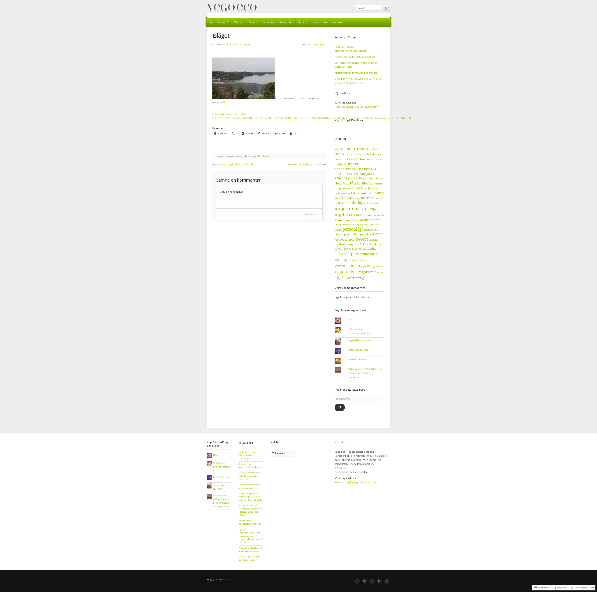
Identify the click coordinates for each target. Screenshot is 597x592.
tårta (373, 254)
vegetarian (377, 266)
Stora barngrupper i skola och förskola (234, 164)
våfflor (380, 273)
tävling (365, 254)
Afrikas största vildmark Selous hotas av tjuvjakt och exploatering (365, 373)
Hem (211, 22)
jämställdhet (360, 188)
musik (380, 215)
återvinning (355, 278)
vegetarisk (346, 271)
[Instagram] (387, 581)
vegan (362, 265)
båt (258, 156)
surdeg (359, 248)
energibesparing (349, 169)
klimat (379, 193)
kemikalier (365, 193)
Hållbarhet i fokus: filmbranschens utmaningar (248, 455)
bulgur (378, 155)
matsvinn (342, 203)
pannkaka (375, 224)
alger (337, 149)
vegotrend (366, 272)
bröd (370, 154)
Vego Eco (232, 8)
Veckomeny (267, 22)
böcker (352, 159)
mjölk (374, 209)
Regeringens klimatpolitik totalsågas (355, 56)
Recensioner (285, 22)
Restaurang (344, 244)
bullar (338, 159)
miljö (340, 208)
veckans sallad (358, 260)
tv (357, 254)
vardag (342, 259)
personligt (352, 229)
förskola (340, 174)
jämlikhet (345, 188)
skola (377, 244)
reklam (373, 239)
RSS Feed (247, 443)
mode (360, 215)
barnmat (351, 154)
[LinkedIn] (372, 581)
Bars (360, 155)
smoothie (341, 248)
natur (364, 220)
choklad (364, 159)
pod (376, 230)
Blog (325, 22)
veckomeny (345, 266)
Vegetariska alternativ (360, 340)
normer (375, 220)
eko (356, 164)
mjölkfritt (345, 214)
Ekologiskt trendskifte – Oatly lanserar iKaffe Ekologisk (250, 476)
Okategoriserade (343, 224)
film (367, 169)
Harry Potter (375, 178)
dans (381, 160)
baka (372, 148)
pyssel (364, 234)
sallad (360, 244)
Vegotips (238, 22)
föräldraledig (356, 174)
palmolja (364, 224)
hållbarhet (366, 183)
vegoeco (248, 45)
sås (364, 249)
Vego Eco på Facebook (349, 120)
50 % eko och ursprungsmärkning (221, 467)
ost (353, 224)
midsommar (371, 203)
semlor (369, 244)
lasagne (356, 198)
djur (348, 164)
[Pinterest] (379, 581)
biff (364, 154)
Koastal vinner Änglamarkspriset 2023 (250, 522)
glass (370, 174)
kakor (346, 193)
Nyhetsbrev (337, 22)
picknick (368, 229)
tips (351, 253)
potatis (339, 234)
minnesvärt (266, 156)
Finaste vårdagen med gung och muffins (305, 164)
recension (347, 239)
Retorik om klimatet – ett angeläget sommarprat (250, 549)
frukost (376, 169)
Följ (340, 407)
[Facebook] (357, 581)
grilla (359, 178)
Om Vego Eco (223, 22)
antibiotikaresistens (354, 148)
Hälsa (314, 22)
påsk (371, 234)
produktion (351, 234)
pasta (338, 229)
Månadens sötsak (347, 220)
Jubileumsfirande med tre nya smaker (356, 73)
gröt (365, 178)
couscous (374, 160)
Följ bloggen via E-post (350, 389)
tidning (371, 248)
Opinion (301, 22)
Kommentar (311, 214)
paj (357, 224)
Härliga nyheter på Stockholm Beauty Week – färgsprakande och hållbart (250, 510)
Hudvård (341, 183)
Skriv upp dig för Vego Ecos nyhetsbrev (356, 107)
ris (354, 244)
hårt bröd (379, 184)
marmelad (379, 198)
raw (337, 240)
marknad (367, 198)
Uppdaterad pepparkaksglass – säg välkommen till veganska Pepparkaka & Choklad (250, 536)
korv (338, 198)
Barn (339, 154)
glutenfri (341, 178)
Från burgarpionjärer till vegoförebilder (249, 558)
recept (362, 239)
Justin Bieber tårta (358, 350)
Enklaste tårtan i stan (359, 359)
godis (351, 178)
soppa (350, 248)
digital (339, 164)
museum (370, 215)
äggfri (341, 277)
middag (356, 202)
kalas (354, 193)
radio (379, 234)
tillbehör (341, 254)
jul (336, 188)
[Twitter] (364, 581)
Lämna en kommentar (315, 45)
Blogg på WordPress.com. (219, 579)
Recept (252, 22)
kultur (346, 198)
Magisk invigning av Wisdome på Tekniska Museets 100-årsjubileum (250, 496)
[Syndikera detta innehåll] (240, 443)
